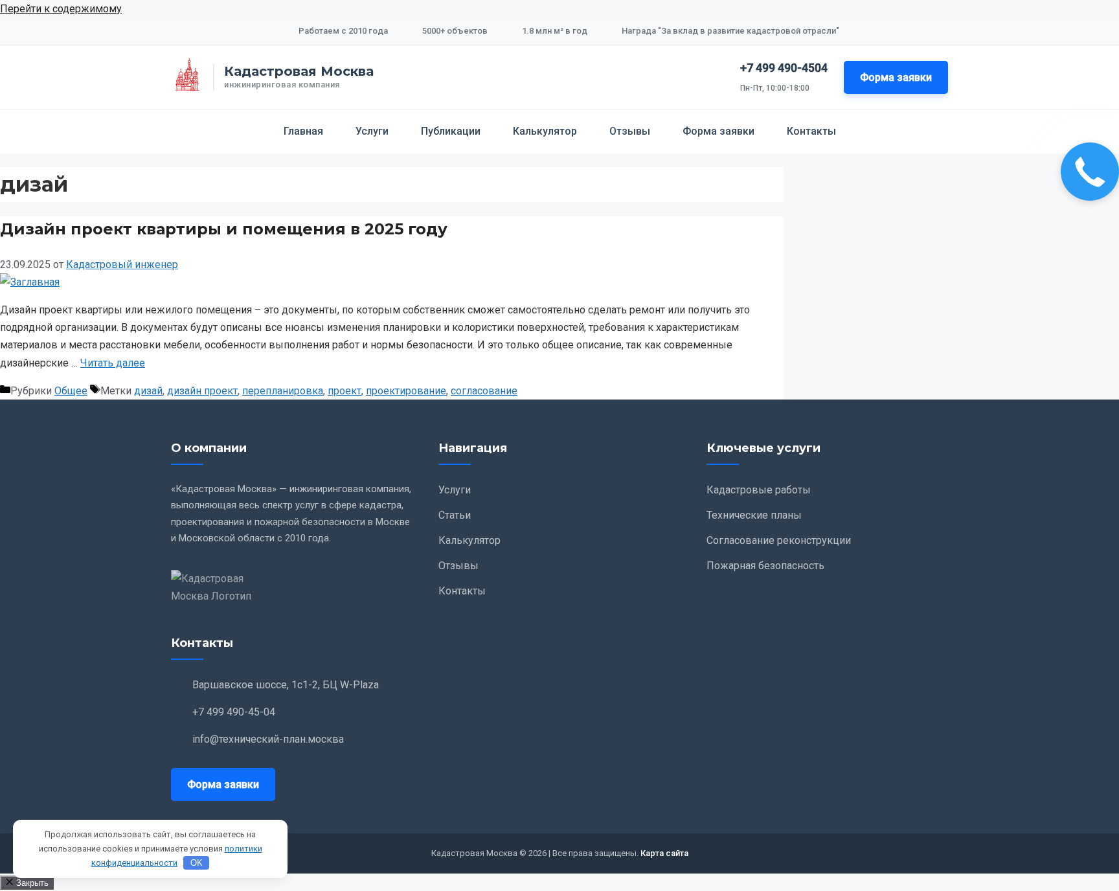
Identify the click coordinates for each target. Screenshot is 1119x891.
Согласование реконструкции (778, 540)
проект (344, 391)
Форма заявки (896, 77)
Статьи (454, 515)
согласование (484, 391)
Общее (70, 391)
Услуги (372, 131)
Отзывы (629, 131)
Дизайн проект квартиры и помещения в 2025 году (223, 229)
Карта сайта (664, 853)
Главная (303, 131)
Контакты (811, 131)
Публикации (450, 131)
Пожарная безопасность (765, 565)
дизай (148, 391)
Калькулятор (545, 131)
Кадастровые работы (758, 490)
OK (196, 863)
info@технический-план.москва (268, 739)
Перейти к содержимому (61, 9)
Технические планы (754, 515)
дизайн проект (202, 391)
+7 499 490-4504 (784, 67)
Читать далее (112, 363)
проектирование (406, 391)
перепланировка (282, 391)
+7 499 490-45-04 (233, 712)
